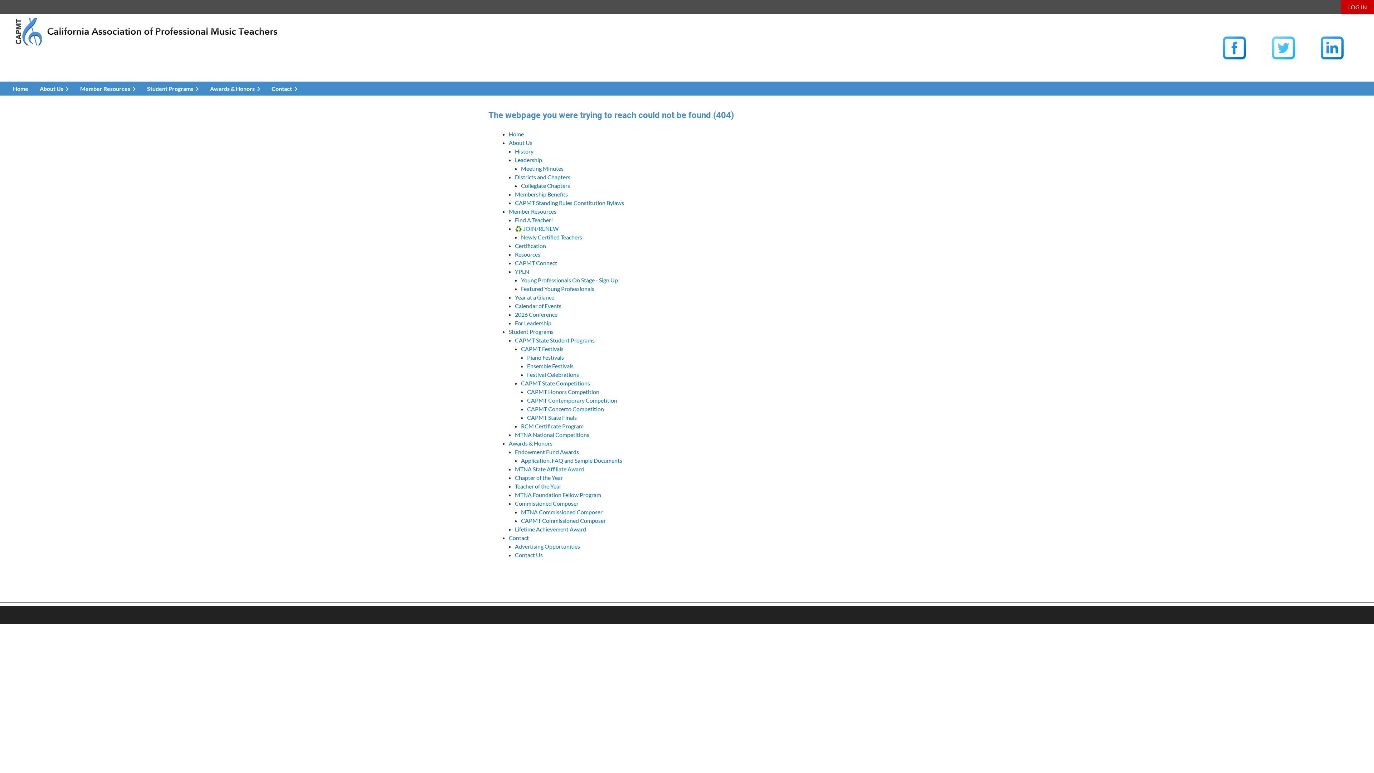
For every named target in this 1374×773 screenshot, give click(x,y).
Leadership (528, 159)
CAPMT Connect (536, 262)
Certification (530, 245)
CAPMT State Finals (552, 417)
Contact (519, 537)
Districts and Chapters (542, 177)
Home (516, 134)
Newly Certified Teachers (551, 237)
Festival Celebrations (553, 374)
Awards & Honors (530, 443)
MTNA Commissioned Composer (562, 512)
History (524, 151)
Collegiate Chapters (545, 185)
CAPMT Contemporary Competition (572, 400)
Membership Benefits (541, 194)
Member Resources (532, 211)
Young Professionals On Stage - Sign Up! (570, 280)
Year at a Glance (534, 297)
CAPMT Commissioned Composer (563, 520)
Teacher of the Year (538, 486)
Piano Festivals (545, 357)
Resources (527, 254)
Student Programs (531, 331)
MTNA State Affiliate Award (549, 469)
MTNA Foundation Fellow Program (558, 494)
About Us (520, 142)
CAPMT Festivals (542, 348)
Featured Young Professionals (557, 288)
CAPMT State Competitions (555, 383)
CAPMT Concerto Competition (565, 408)
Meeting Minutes (542, 168)
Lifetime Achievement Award (550, 529)
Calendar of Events (538, 305)
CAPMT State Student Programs (555, 340)
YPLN (522, 271)
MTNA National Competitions (552, 434)
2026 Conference (536, 314)
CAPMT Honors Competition (563, 391)
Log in (1357, 7)
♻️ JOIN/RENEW (537, 228)
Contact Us (529, 554)
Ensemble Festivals (550, 366)
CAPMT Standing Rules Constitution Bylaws (569, 202)
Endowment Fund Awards (547, 451)
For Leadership (533, 323)
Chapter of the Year (539, 477)
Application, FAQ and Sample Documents (571, 460)
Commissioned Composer (547, 503)
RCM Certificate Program (552, 426)
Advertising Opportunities (547, 546)
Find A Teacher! (534, 220)
